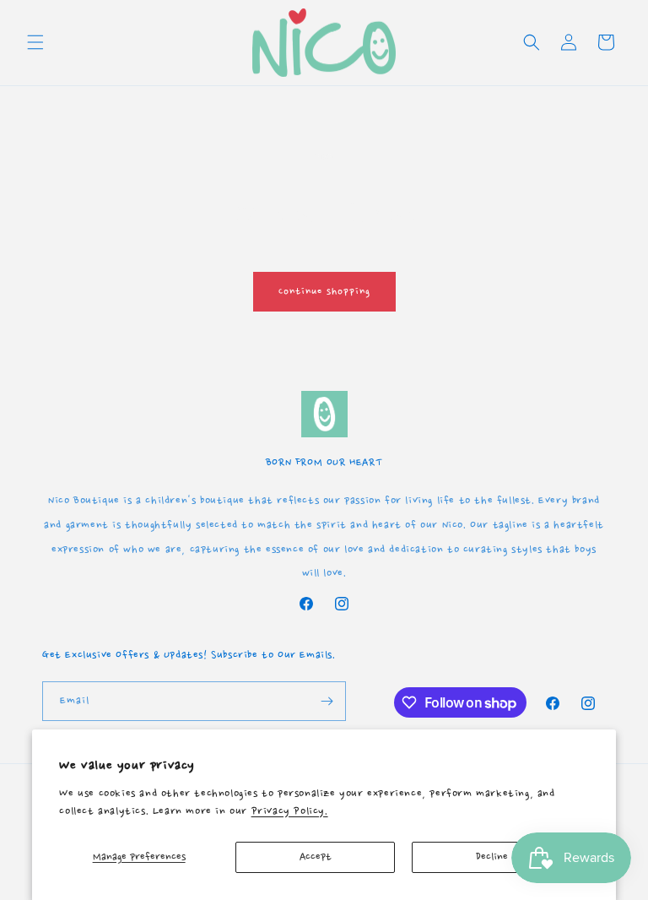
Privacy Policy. (289, 811)
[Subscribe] (326, 701)
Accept (316, 857)
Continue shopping (324, 291)
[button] (35, 42)
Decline (492, 857)
